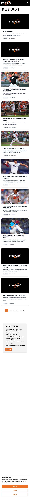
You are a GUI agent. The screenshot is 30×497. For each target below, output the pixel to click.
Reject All (15, 494)
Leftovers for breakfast (8, 31)
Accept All (15, 486)
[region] (15, 486)
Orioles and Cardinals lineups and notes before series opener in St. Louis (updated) (15, 338)
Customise (15, 490)
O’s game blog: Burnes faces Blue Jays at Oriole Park (13, 148)
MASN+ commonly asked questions (15, 345)
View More (8, 349)
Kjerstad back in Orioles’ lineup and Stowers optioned (14, 295)
